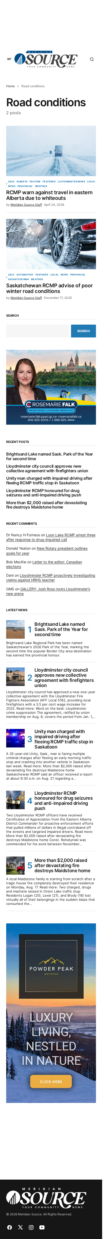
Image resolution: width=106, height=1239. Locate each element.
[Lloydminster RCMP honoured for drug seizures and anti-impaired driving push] (15, 800)
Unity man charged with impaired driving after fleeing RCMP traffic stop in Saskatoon (49, 480)
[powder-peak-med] (51, 1012)
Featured (49, 181)
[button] (9, 59)
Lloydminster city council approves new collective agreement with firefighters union (47, 468)
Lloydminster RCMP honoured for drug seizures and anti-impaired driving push (43, 492)
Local (91, 181)
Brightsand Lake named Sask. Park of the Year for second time (49, 456)
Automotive (24, 274)
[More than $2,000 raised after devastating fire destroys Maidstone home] (15, 865)
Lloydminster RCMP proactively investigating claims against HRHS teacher (50, 577)
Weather (41, 186)
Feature (35, 181)
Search (12, 315)
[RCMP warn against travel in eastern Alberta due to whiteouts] (51, 151)
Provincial (25, 186)
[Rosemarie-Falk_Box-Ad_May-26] (51, 386)
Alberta (22, 181)
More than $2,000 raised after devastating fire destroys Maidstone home (46, 505)
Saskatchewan (18, 279)
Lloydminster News (71, 181)
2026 (11, 181)
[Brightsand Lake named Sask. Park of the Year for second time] (15, 629)
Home (10, 86)
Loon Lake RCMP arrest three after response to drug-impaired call (50, 537)
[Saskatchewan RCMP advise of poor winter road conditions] (51, 244)
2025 (11, 274)
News (11, 186)
